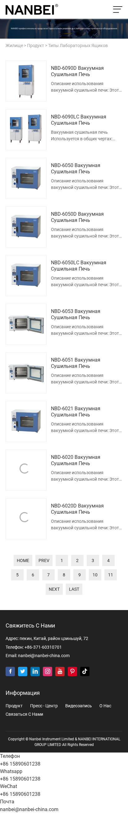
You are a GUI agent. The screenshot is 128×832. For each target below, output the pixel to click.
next (54, 589)
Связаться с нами (24, 714)
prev (44, 560)
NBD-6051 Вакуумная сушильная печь (75, 363)
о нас (105, 706)
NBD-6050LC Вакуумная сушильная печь (78, 266)
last (74, 589)
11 (110, 574)
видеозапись (78, 706)
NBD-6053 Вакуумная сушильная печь (75, 314)
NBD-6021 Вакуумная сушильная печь (75, 412)
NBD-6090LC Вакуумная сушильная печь (78, 120)
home (23, 560)
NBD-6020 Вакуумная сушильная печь (75, 460)
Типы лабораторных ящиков (78, 45)
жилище (14, 45)
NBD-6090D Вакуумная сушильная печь (77, 71)
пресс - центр (44, 706)
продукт (35, 45)
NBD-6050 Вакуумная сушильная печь (75, 169)
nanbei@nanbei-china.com (44, 655)
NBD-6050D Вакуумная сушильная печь (77, 217)
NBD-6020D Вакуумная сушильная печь (77, 509)
